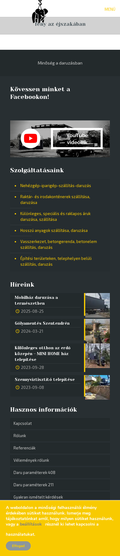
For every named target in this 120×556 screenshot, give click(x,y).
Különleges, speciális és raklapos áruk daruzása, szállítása (55, 216)
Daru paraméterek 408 (34, 472)
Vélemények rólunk (31, 460)
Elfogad (18, 545)
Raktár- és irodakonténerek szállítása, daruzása (55, 199)
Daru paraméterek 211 (34, 484)
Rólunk (20, 435)
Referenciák (24, 447)
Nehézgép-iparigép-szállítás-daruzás (55, 185)
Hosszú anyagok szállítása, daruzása (54, 230)
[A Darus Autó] (40, 7)
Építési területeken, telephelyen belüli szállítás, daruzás (56, 261)
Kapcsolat (23, 423)
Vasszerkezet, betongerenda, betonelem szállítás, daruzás (58, 244)
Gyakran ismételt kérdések (38, 497)
